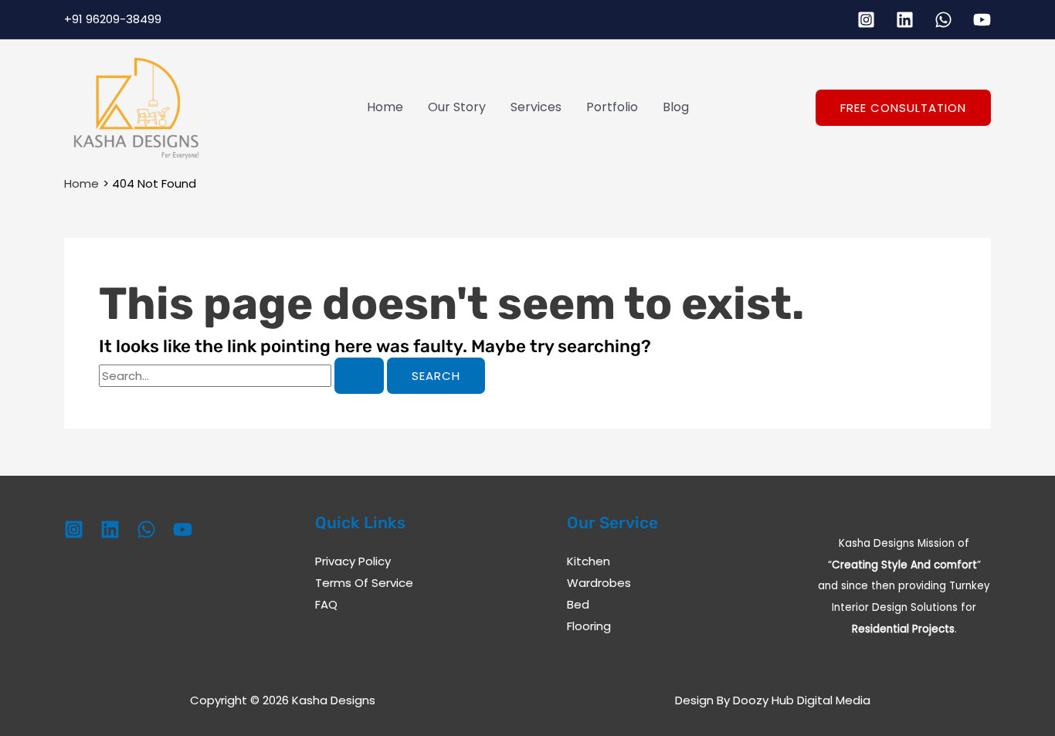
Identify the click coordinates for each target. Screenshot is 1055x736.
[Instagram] (866, 20)
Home (385, 107)
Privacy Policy (353, 561)
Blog (676, 107)
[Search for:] (243, 376)
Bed (578, 604)
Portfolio (612, 107)
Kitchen (588, 561)
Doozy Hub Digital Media (801, 700)
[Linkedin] (905, 20)
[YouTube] (982, 20)
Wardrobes (599, 583)
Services (536, 107)
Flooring (589, 626)
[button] (903, 108)
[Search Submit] (359, 376)
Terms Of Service (364, 583)
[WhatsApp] (943, 20)
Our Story (457, 107)
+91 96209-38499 (112, 19)
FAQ (326, 604)
